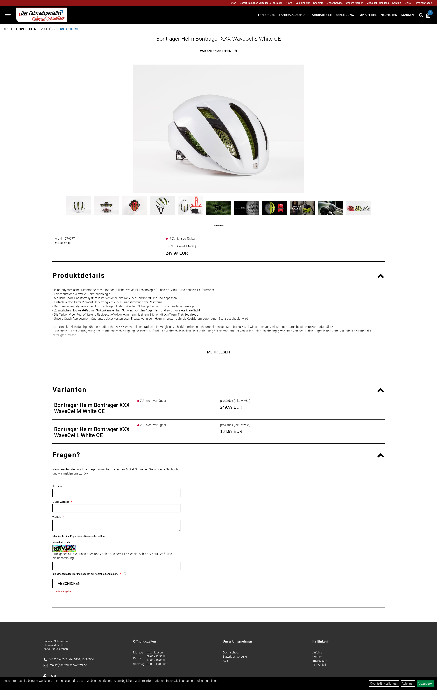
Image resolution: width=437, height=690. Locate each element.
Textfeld (56, 517)
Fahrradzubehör (292, 15)
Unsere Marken (354, 2)
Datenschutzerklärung (69, 574)
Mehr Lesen (218, 352)
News (289, 2)
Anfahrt (317, 652)
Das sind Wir (302, 2)
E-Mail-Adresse (60, 501)
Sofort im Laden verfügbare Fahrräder (261, 2)
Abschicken (69, 583)
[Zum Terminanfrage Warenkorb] (428, 16)
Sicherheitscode (61, 542)
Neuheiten (389, 15)
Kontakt (396, 2)
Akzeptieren (425, 683)
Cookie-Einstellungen (384, 683)
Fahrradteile (321, 15)
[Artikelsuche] (421, 15)
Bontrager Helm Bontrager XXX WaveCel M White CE (92, 408)
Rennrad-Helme (68, 29)
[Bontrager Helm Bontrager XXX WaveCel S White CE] (218, 129)
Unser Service (335, 2)
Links (408, 2)
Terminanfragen (423, 2)
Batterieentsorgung (235, 656)
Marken (407, 15)
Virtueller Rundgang (378, 2)
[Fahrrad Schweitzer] (41, 15)
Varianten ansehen (216, 51)
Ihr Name (57, 486)
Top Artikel (367, 15)
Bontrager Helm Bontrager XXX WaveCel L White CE (92, 432)
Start (233, 2)
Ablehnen (408, 683)
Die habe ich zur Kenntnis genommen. (85, 574)
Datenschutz (230, 652)
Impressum (319, 660)
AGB (225, 660)
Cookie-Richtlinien (205, 680)
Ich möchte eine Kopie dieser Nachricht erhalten (78, 536)
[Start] (4, 29)
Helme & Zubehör (41, 29)
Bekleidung (345, 15)
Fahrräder (266, 15)
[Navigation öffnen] (7, 15)
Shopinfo (318, 2)
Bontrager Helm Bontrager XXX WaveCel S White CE (218, 39)
